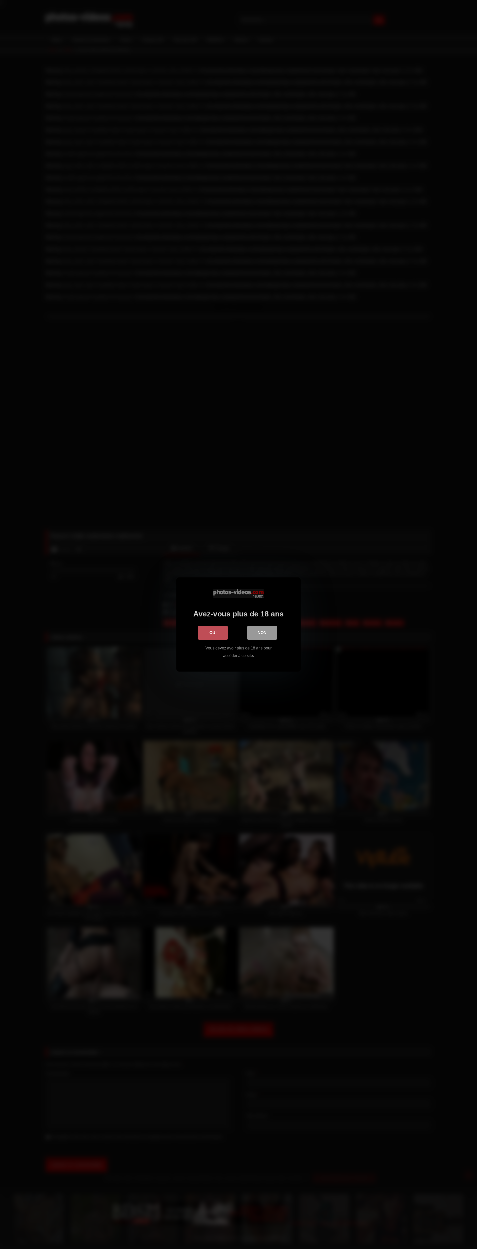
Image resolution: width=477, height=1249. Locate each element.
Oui (212, 633)
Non (262, 633)
